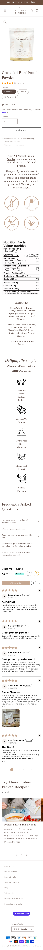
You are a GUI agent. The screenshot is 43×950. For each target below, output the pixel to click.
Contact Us (9, 866)
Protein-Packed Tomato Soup (20, 824)
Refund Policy (10, 877)
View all (5, 792)
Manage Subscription (13, 898)
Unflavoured (10, 97)
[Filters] (33, 583)
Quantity (5, 117)
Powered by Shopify (33, 946)
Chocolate (9, 92)
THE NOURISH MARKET (17, 946)
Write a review (16, 583)
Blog (6, 888)
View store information (14, 145)
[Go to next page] (35, 769)
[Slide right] (26, 855)
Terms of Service (11, 882)
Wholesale (9, 893)
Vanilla (23, 92)
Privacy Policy (10, 872)
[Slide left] (16, 855)
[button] (4, 10)
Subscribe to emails (13, 904)
